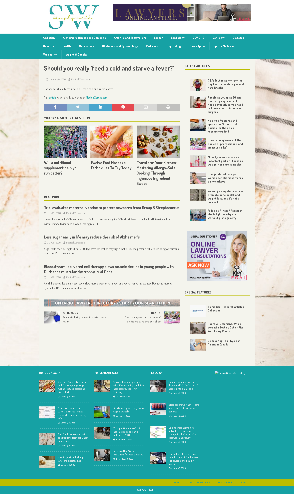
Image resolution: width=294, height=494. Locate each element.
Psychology (174, 46)
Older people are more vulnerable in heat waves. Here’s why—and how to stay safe (72, 413)
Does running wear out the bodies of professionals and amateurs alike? (225, 143)
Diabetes (238, 37)
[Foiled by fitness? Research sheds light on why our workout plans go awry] (198, 215)
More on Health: (50, 372)
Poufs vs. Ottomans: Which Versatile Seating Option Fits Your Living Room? (225, 327)
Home (176, 482)
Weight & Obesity (76, 54)
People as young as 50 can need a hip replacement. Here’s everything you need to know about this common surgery (225, 105)
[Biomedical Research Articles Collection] (198, 311)
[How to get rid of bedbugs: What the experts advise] (47, 462)
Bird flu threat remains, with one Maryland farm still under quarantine (73, 438)
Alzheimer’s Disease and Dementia (84, 37)
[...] (96, 224)
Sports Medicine (224, 46)
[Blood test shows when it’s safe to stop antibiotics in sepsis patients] (158, 409)
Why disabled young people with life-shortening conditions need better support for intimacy (128, 387)
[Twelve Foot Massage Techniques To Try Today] (111, 142)
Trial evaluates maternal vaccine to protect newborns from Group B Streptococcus (111, 207)
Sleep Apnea (197, 46)
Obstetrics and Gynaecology (120, 46)
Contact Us (245, 482)
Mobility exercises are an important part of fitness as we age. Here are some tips (225, 160)
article (52, 97)
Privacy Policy (225, 482)
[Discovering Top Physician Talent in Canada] (198, 345)
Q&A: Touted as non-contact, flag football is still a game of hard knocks (226, 84)
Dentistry (218, 37)
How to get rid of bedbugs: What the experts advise (71, 459)
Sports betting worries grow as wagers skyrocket (128, 409)
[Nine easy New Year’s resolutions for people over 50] (102, 455)
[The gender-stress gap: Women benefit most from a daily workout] (198, 178)
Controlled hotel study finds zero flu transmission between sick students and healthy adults (184, 459)
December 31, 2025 (124, 439)
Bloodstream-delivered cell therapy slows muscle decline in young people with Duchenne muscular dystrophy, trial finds (109, 269)
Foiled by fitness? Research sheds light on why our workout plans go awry (225, 214)
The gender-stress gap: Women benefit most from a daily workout (225, 177)
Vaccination (50, 54)
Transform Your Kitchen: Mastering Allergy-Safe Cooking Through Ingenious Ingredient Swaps (157, 173)
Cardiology (178, 37)
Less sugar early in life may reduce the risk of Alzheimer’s (92, 237)
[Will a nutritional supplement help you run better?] (65, 142)
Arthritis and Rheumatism (130, 37)
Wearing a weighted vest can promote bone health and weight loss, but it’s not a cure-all (226, 196)
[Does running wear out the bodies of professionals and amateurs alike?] (198, 144)
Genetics (48, 46)
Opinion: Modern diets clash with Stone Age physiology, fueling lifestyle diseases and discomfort (72, 387)
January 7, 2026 (68, 464)
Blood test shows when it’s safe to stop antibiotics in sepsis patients (184, 408)
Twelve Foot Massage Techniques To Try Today (110, 165)
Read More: (52, 197)
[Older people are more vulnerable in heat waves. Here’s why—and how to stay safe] (47, 412)
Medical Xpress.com (81, 79)
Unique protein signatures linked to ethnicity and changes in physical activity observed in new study (182, 432)
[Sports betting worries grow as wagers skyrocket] (102, 412)
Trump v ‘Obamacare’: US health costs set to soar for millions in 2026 (126, 432)
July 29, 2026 (54, 213)
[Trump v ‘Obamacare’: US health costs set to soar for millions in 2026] (102, 433)
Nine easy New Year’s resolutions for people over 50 (128, 452)
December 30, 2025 (124, 458)
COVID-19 (198, 37)
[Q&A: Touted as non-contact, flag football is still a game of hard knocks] (198, 85)
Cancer (158, 37)
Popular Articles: (106, 372)
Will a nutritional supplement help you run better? (61, 168)
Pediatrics (152, 46)
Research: (156, 372)
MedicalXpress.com (96, 97)
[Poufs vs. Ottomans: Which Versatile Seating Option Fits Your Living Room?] (198, 328)
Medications (86, 46)
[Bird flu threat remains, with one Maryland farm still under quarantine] (47, 439)
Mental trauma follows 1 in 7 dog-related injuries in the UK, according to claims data (183, 385)
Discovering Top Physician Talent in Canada (224, 342)
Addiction (49, 37)
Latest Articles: (198, 66)
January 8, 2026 (57, 79)
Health (66, 46)
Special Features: (198, 292)
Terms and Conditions (198, 482)
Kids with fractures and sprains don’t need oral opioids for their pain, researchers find (222, 126)
